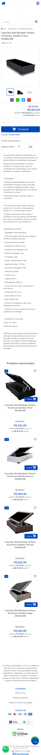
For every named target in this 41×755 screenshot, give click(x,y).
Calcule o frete (7, 147)
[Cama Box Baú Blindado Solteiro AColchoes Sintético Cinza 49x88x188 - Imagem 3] (29, 92)
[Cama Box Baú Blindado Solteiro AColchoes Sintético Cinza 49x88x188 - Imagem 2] (19, 92)
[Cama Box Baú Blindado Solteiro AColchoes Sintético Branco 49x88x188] (20, 470)
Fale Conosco (20, 693)
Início (4, 29)
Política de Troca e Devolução (20, 702)
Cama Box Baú (12, 29)
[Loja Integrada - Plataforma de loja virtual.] (20, 751)
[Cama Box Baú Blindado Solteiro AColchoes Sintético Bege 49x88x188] (20, 607)
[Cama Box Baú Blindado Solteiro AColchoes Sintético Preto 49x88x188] (20, 401)
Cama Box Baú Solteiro (25, 29)
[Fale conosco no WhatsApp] (5, 749)
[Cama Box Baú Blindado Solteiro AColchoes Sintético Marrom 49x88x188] (20, 538)
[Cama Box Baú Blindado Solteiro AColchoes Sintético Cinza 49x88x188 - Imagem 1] (10, 92)
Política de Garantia (20, 698)
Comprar (23, 129)
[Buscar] (36, 21)
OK (30, 147)
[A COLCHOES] (20, 11)
